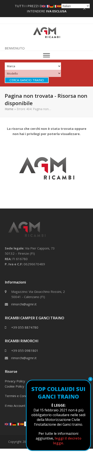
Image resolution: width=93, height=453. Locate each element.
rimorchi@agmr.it (24, 304)
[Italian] (18, 424)
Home (9, 109)
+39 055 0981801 (24, 350)
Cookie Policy (14, 386)
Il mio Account (15, 405)
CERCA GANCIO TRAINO (27, 80)
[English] (7, 424)
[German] (14, 424)
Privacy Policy (15, 381)
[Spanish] (22, 424)
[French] (11, 424)
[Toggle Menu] (46, 55)
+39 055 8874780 (24, 327)
